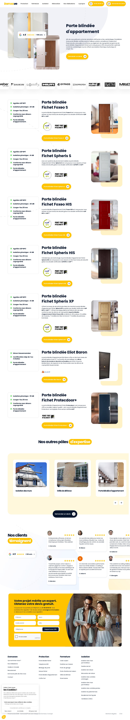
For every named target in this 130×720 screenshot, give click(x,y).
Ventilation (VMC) (86, 699)
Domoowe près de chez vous (17, 674)
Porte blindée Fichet (45, 661)
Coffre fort (42, 678)
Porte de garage (65, 668)
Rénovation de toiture (88, 673)
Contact (10, 677)
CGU (120, 714)
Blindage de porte (44, 668)
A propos (82, 4)
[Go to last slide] (115, 503)
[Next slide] (121, 503)
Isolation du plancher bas (89, 692)
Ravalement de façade (88, 695)
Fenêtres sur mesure (66, 664)
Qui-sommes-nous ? (14, 660)
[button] (24, 4)
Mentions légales (111, 714)
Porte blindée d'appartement (48, 675)
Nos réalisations (69, 4)
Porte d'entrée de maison (68, 671)
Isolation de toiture (87, 670)
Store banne (64, 678)
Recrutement (12, 670)
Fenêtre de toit (85, 666)
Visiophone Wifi (43, 664)
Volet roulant (64, 661)
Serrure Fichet (43, 671)
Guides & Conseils (13, 667)
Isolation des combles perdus (90, 688)
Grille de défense (65, 675)
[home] (10, 4)
